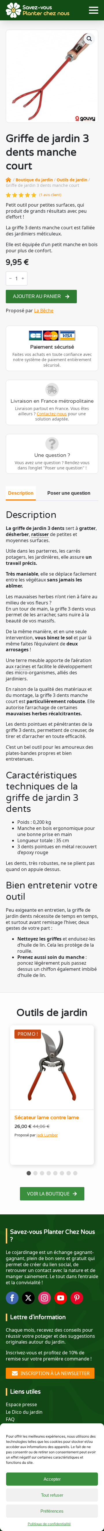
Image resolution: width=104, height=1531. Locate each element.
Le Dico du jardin (24, 1412)
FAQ (10, 1419)
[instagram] (44, 1297)
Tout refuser (52, 1495)
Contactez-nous (52, 413)
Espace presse (21, 1405)
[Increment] (23, 278)
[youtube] (60, 1297)
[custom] (76, 1297)
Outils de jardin (72, 179)
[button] (89, 38)
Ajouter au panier (37, 296)
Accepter (52, 1479)
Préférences (52, 1511)
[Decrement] (10, 278)
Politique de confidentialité (49, 1524)
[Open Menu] (93, 10)
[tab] (21, 493)
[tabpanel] (52, 744)
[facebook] (12, 1297)
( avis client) (50, 194)
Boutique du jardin (34, 179)
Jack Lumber (47, 1135)
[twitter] (28, 1297)
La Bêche (43, 310)
